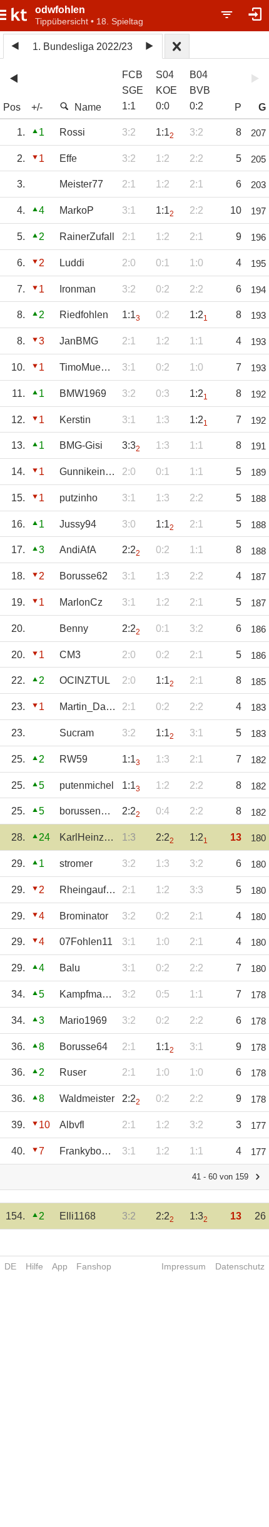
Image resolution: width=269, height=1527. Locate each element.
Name (87, 107)
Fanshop (93, 1266)
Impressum (183, 1266)
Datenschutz (240, 1266)
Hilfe (34, 1266)
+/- (37, 107)
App (60, 1266)
